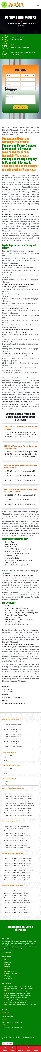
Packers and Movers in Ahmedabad (13, 736)
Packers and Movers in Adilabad (12, 727)
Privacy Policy (9, 971)
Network (7, 966)
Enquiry (7, 976)
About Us (8, 962)
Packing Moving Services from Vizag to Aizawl (16, 840)
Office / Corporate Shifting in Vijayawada (17, 993)
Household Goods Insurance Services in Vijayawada (21, 1004)
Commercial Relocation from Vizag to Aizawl (15, 905)
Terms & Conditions (11, 973)
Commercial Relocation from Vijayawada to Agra (16, 865)
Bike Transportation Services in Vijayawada (18, 995)
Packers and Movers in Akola (11, 743)
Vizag (5, 760)
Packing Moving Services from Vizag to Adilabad (16, 828)
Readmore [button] (7, 952)
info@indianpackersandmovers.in (20, 47)
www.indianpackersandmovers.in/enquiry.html (17, 676)
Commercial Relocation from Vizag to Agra (15, 898)
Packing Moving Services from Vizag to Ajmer (15, 843)
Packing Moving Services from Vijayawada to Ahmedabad (19, 805)
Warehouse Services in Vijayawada (15, 1002)
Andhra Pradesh (8, 755)
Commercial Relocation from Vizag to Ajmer (15, 907)
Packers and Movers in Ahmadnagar (13, 734)
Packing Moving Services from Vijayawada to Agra (17, 801)
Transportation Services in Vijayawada (16, 997)
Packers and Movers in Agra (11, 732)
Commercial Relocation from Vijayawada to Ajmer (17, 875)
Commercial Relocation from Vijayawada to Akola (17, 877)
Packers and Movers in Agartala (12, 729)
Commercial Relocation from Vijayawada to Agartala (17, 863)
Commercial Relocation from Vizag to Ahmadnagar (17, 900)
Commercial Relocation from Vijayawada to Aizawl (17, 872)
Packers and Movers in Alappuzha (13, 746)
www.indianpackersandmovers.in (13, 189)
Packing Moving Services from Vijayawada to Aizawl (17, 808)
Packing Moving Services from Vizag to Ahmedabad (17, 838)
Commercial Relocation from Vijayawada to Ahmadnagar (18, 868)
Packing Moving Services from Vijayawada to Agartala (18, 798)
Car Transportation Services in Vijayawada (18, 1000)
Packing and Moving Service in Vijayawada (18, 986)
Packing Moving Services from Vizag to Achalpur (16, 826)
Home (19, 21)
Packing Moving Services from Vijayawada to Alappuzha (18, 815)
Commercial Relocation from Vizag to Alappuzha (16, 912)
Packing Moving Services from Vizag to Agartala (16, 831)
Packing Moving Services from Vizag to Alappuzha (17, 847)
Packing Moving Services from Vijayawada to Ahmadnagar (19, 803)
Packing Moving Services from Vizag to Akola (15, 845)
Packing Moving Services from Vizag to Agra (15, 833)
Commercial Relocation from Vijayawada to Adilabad (17, 861)
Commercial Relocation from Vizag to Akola (15, 910)
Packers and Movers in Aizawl (12, 739)
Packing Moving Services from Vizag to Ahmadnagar (17, 835)
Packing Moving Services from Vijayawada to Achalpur (18, 794)
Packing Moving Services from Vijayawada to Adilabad (18, 796)
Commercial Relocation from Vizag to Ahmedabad (17, 902)
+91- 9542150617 (17, 37)
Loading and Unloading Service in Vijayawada (19, 988)
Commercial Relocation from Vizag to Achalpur (16, 890)
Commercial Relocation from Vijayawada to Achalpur (17, 858)
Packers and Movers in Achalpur (12, 724)
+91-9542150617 (7, 1015)
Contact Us (8, 978)
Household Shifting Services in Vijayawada (18, 991)
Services (7, 964)
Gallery (7, 969)
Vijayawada (7, 758)
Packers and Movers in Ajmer (11, 741)
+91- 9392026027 (17, 39)
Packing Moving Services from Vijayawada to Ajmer (17, 810)
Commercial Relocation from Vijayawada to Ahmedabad (18, 870)
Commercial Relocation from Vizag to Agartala (16, 895)
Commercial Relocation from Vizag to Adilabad (16, 893)
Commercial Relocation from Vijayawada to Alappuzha (18, 880)
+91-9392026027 (7, 1017)
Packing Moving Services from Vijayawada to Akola (17, 813)
